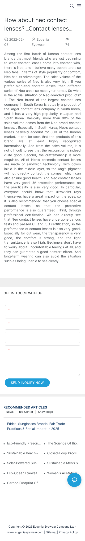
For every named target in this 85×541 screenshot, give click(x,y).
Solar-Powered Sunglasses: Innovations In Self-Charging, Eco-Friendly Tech (24, 463)
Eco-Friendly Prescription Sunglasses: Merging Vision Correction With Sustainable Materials (24, 443)
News (9, 411)
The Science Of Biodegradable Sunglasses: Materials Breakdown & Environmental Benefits (64, 443)
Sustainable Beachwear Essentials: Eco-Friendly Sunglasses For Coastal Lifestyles (24, 453)
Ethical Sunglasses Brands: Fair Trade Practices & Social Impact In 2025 (36, 426)
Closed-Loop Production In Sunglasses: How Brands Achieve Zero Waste (64, 453)
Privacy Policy (68, 532)
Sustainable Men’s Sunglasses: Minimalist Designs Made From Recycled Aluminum (64, 463)
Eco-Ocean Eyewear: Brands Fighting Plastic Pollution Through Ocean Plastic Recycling (24, 473)
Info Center (25, 411)
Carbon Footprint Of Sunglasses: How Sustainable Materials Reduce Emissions (24, 483)
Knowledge (45, 411)
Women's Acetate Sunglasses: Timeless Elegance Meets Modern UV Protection (64, 473)
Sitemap (51, 532)
